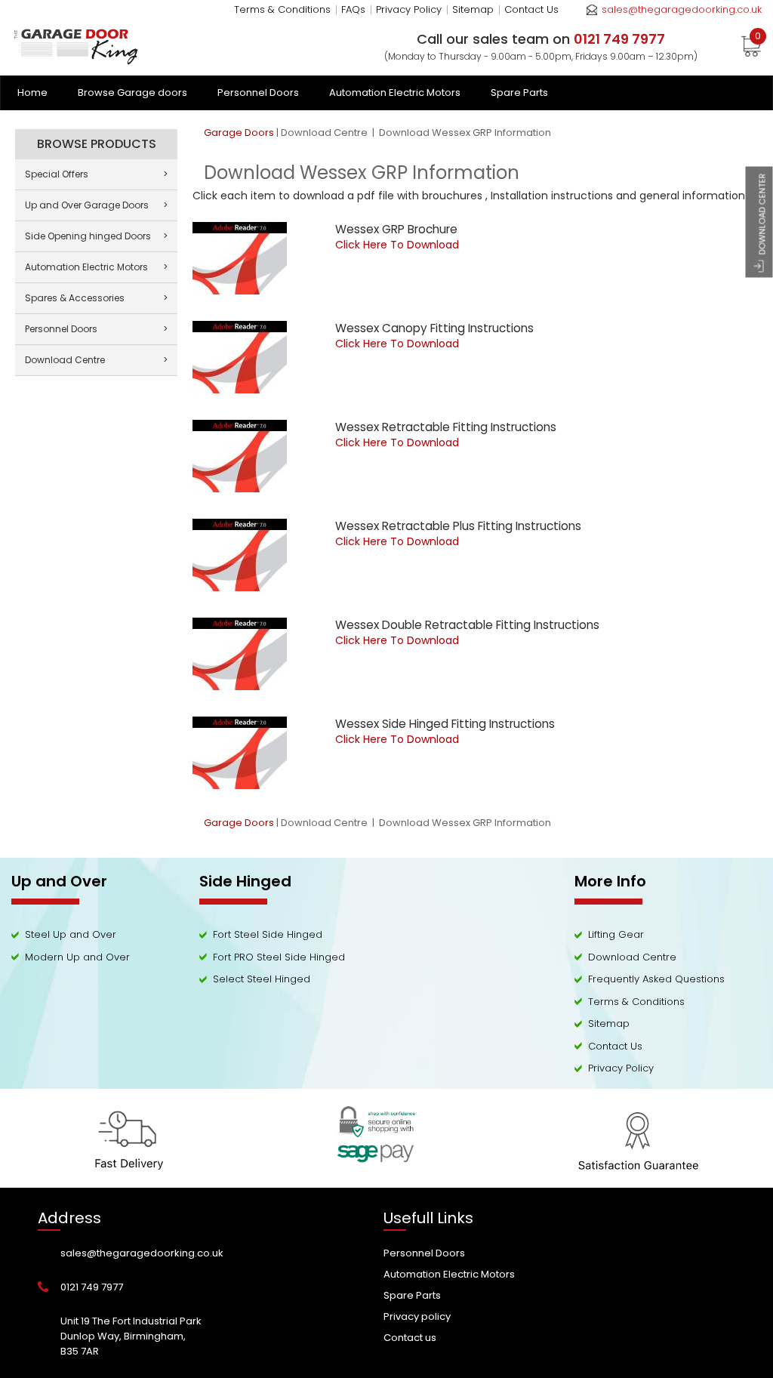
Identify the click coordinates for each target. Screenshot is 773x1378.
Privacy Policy (409, 9)
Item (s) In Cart (758, 38)
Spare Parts (519, 92)
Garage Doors (239, 132)
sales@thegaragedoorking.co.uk (682, 9)
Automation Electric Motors (394, 92)
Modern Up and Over (77, 957)
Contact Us (531, 9)
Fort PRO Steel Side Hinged (279, 957)
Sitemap (473, 9)
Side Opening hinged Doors (96, 236)
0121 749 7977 (91, 1287)
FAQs (353, 9)
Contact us (409, 1337)
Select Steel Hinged (261, 979)
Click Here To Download (397, 244)
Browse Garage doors (132, 92)
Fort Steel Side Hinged (267, 934)
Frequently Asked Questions (656, 979)
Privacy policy (417, 1316)
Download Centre (325, 132)
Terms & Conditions (282, 9)
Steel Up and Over (70, 934)
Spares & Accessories (96, 297)
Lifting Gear (616, 934)
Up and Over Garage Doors (96, 205)
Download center (762, 213)
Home (32, 92)
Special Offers (96, 174)
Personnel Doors (258, 92)
